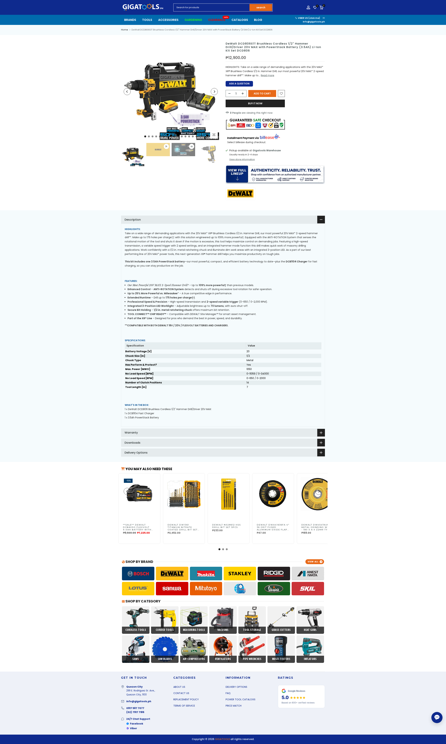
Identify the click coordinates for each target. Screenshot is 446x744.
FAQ (228, 693)
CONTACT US (181, 693)
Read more (267, 75)
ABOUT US (179, 687)
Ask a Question (239, 83)
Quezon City (134, 686)
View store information (242, 159)
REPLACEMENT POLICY (186, 699)
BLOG (258, 20)
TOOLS (147, 20)
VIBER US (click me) (308, 18)
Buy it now (255, 103)
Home (124, 29)
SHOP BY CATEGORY (142, 601)
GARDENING (193, 20)
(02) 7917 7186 (135, 712)
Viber (133, 728)
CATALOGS (240, 20)
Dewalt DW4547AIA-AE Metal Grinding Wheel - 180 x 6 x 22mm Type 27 (317, 528)
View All (313, 561)
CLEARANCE (218, 20)
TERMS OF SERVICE (184, 705)
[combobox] (211, 7)
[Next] (214, 91)
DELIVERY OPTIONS (236, 687)
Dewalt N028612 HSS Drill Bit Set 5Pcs (226, 526)
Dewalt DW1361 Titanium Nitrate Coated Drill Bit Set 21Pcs (183, 528)
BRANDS (130, 20)
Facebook (136, 723)
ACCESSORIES (168, 20)
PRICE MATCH (233, 705)
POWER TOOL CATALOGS (240, 699)
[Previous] (127, 91)
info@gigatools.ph (314, 21)
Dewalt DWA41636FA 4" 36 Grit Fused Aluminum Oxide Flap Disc (273, 528)
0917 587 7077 (135, 708)
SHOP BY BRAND (139, 561)
